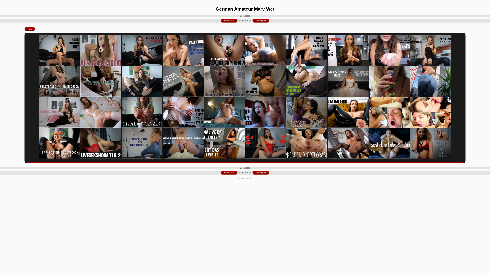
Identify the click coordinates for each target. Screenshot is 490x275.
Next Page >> (261, 21)
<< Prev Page (229, 21)
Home (30, 29)
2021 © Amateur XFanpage (245, 178)
